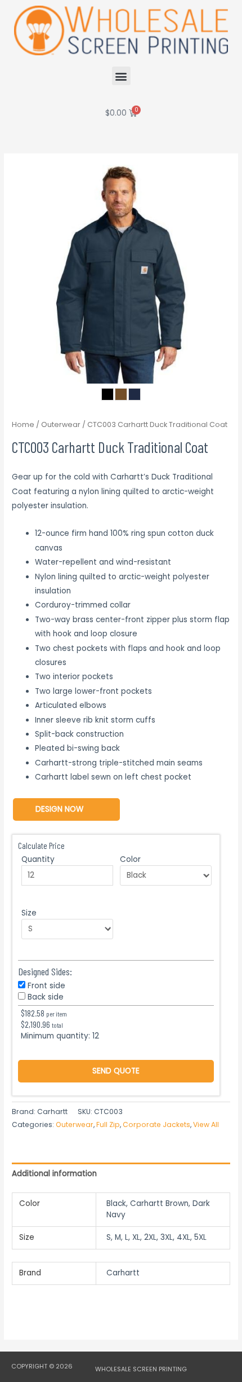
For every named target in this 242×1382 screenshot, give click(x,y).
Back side (46, 997)
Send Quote (116, 1071)
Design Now (59, 809)
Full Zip (108, 1124)
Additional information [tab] (54, 1173)
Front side (46, 985)
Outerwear (60, 424)
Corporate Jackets (156, 1124)
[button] (121, 76)
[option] (121, 274)
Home (23, 424)
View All (206, 1124)
